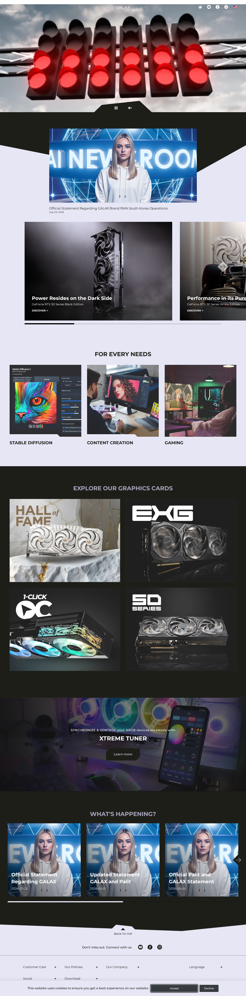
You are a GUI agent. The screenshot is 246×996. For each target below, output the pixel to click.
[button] (49, 323)
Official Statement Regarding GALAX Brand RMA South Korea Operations (108, 208)
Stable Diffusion (31, 442)
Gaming (174, 442)
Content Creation (110, 442)
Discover (40, 310)
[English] (235, 7)
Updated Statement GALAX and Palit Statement (115, 881)
